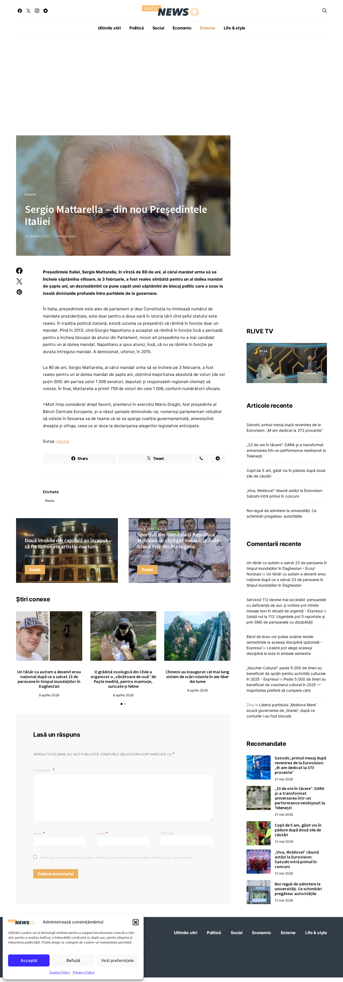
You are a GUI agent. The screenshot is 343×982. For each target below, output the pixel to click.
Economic (182, 27)
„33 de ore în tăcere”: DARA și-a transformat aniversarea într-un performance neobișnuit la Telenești (286, 450)
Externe (207, 27)
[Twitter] (28, 11)
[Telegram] (45, 11)
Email (102, 833)
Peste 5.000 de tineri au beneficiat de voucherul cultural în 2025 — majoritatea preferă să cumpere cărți (286, 685)
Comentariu (42, 770)
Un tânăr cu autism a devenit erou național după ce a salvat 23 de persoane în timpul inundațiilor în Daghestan (49, 679)
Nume (39, 833)
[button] (135, 922)
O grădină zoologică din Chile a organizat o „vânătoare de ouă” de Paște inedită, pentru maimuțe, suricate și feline (123, 679)
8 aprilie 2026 (123, 695)
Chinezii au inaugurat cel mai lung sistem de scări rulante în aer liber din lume (197, 676)
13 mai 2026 (284, 841)
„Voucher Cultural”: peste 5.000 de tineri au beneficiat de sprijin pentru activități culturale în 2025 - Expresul (286, 673)
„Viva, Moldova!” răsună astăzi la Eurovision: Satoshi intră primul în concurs (297, 859)
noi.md (62, 441)
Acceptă (29, 960)
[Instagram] (37, 11)
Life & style (234, 27)
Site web (167, 833)
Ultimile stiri (109, 27)
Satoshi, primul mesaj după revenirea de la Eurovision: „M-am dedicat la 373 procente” (300, 765)
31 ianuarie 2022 (37, 236)
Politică (136, 27)
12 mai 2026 (284, 873)
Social (158, 27)
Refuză (73, 960)
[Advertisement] (171, 85)
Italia (50, 501)
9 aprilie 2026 (49, 695)
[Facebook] (20, 11)
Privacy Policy (84, 972)
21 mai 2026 (284, 779)
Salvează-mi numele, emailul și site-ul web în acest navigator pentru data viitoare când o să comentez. (117, 857)
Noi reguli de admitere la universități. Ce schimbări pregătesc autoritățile (298, 888)
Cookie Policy (59, 972)
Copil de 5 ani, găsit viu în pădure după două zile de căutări (298, 829)
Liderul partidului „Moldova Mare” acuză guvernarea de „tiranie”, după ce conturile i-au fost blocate (282, 710)
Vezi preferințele (117, 960)
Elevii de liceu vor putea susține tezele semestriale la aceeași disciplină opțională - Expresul (284, 642)
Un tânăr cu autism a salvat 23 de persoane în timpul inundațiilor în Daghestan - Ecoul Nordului (287, 568)
